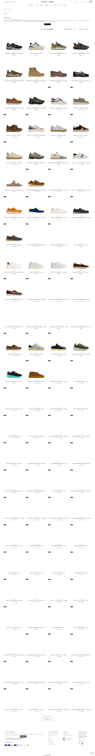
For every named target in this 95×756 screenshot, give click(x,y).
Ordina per (81, 29)
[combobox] (78, 2)
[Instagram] (82, 744)
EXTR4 (81, 352)
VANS (36, 434)
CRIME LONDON (58, 161)
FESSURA (81, 380)
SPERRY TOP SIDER (81, 489)
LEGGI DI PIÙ (47, 24)
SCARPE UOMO (9, 9)
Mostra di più (47, 719)
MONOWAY (14, 352)
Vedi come (43, 29)
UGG (58, 653)
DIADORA (14, 516)
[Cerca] (79, 2)
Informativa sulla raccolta (47, 755)
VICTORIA (58, 489)
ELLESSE (81, 544)
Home (5, 9)
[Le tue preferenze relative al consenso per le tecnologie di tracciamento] (93, 754)
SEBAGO (36, 79)
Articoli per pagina (68, 29)
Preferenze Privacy (82, 739)
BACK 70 (58, 380)
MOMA (36, 598)
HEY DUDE (36, 188)
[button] (46, 29)
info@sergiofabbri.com (69, 739)
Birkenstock (14, 188)
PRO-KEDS (14, 598)
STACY (36, 352)
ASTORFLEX (36, 407)
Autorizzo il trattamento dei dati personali (13, 738)
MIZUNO (14, 52)
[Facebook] (79, 744)
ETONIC (36, 708)
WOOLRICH (81, 243)
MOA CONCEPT (58, 434)
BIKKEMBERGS (81, 434)
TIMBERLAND (14, 298)
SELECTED (36, 626)
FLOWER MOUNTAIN (58, 52)
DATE (36, 52)
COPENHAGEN (36, 380)
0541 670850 (69, 738)
